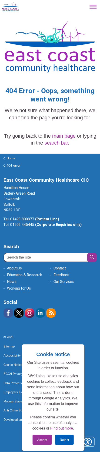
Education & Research (24, 275)
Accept (42, 440)
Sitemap (9, 346)
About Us (14, 268)
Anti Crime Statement (18, 410)
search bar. (56, 143)
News (12, 281)
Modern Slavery (14, 401)
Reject (64, 440)
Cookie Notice (12, 365)
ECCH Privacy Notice (18, 374)
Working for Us (19, 288)
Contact (59, 268)
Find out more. (62, 428)
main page (64, 136)
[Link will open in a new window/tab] (8, 313)
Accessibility (12, 355)
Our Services (63, 281)
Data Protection (13, 383)
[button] (92, 257)
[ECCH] (10, 7)
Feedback (61, 275)
